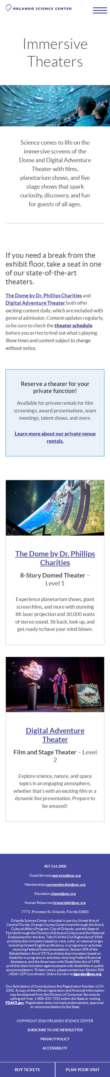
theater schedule (73, 325)
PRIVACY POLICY (55, 1039)
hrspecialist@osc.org (69, 903)
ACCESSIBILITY (55, 1048)
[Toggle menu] (97, 10)
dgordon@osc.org (87, 974)
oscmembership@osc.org (65, 884)
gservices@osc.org (66, 875)
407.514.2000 (55, 866)
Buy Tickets (27, 1069)
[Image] (55, 508)
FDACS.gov (15, 1003)
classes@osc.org (63, 893)
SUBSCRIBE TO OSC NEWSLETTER (55, 1030)
